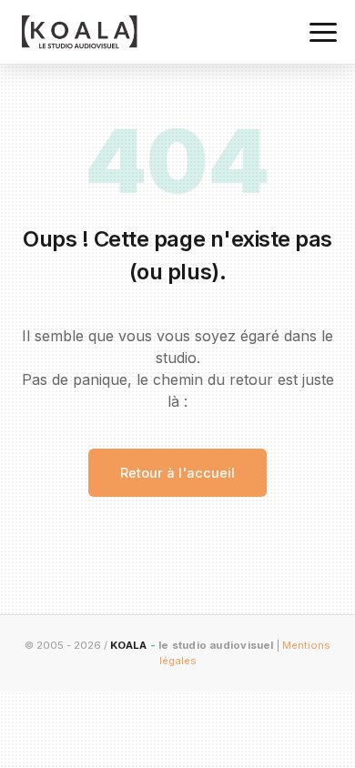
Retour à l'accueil (177, 472)
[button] (323, 32)
